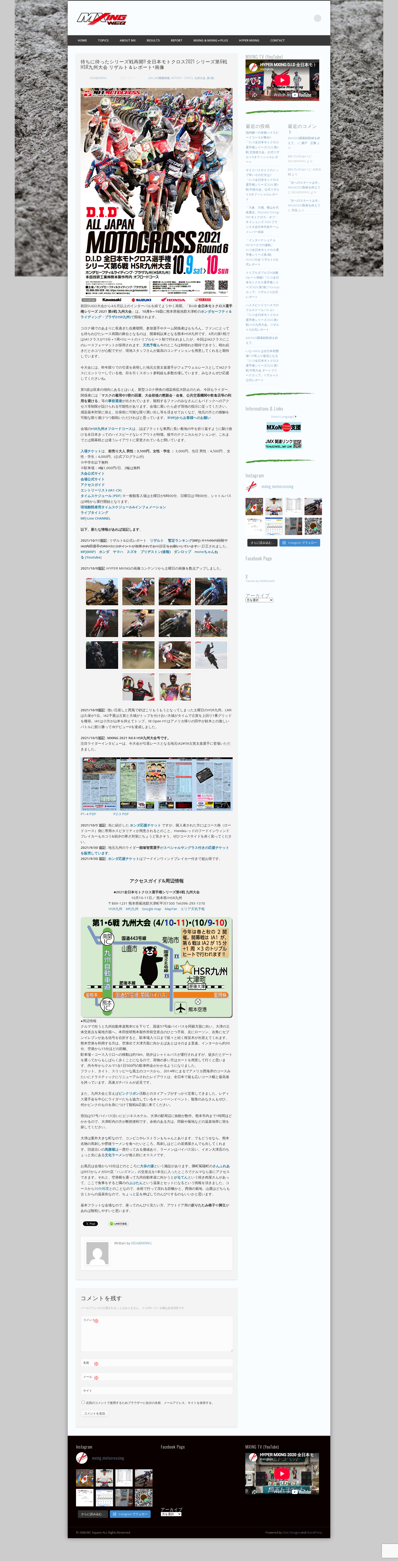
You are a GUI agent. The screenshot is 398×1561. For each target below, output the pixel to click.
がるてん (181, 1177)
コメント (91, 1320)
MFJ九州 (132, 908)
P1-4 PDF (88, 813)
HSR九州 (115, 908)
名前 (91, 1363)
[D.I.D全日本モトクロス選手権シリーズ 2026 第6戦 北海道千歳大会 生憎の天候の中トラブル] (254, 526)
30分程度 (101, 1188)
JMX (151, 78)
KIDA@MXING (98, 78)
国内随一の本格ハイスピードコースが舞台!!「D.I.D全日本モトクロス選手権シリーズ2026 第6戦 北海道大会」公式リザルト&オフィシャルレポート (262, 147)
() (101, 495)
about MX (128, 40)
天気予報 (150, 345)
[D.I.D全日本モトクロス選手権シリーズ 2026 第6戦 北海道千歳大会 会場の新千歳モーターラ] (274, 526)
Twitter (289, 18)
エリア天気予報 (193, 908)
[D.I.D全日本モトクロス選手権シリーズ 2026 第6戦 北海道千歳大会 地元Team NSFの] (313, 526)
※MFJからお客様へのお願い (189, 417)
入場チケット (91, 451)
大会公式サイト (93, 473)
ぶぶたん (136, 1182)
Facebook (280, 18)
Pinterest (298, 18)
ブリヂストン (150, 551)
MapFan (171, 908)
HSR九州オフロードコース (111, 428)
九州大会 (199, 78)
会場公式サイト (93, 479)
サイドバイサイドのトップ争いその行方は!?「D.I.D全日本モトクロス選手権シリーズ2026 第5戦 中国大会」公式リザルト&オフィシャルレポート (262, 184)
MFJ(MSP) (88, 551)
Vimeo (308, 18)
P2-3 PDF (121, 813)
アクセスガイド (93, 484)
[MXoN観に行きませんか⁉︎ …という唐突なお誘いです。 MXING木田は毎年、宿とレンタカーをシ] (254, 506)
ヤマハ (118, 551)
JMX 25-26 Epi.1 (298, 156)
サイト (87, 1390)
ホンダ (104, 551)
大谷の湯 (147, 1166)
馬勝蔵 (110, 1149)
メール (91, 1377)
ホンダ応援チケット (145, 825)
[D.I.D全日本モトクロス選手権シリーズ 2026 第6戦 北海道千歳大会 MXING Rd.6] (293, 526)
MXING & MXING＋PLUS (210, 40)
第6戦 (210, 78)
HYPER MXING (249, 40)
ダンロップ (182, 551)
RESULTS (153, 40)
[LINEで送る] (118, 1223)
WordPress (314, 1532)
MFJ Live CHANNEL (96, 518)
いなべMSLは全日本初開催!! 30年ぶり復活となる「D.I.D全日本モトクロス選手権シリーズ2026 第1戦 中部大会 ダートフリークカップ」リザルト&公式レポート (262, 365)
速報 (165, 551)
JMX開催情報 (162, 78)
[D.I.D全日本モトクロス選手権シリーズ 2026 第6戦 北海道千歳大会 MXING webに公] (313, 506)
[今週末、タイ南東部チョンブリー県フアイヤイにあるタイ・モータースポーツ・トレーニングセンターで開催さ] (274, 506)
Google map (151, 908)
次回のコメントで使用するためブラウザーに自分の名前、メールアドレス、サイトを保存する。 (150, 1403)
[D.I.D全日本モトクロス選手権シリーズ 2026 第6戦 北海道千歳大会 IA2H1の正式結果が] (293, 506)
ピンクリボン (129, 1093)
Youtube (93, 557)
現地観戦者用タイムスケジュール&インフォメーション (123, 507)
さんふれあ (221, 1166)
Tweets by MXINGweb (260, 581)
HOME (82, 40)
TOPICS (103, 40)
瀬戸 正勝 (308, 143)
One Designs (291, 1532)
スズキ (132, 551)
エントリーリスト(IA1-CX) (101, 490)
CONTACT (277, 40)
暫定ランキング (180, 540)
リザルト (157, 540)
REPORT (176, 40)
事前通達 (115, 400)
